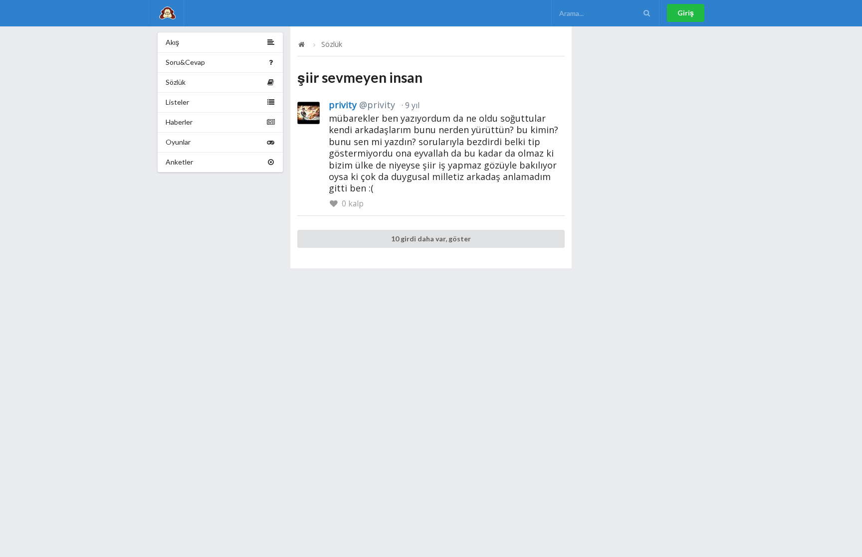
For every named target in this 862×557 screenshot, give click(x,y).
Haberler (179, 122)
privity (362, 105)
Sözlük (176, 82)
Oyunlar (178, 142)
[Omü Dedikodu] (167, 13)
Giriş (685, 12)
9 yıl (411, 105)
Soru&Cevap (185, 62)
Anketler (179, 162)
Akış (172, 42)
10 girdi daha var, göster (431, 238)
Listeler (177, 102)
